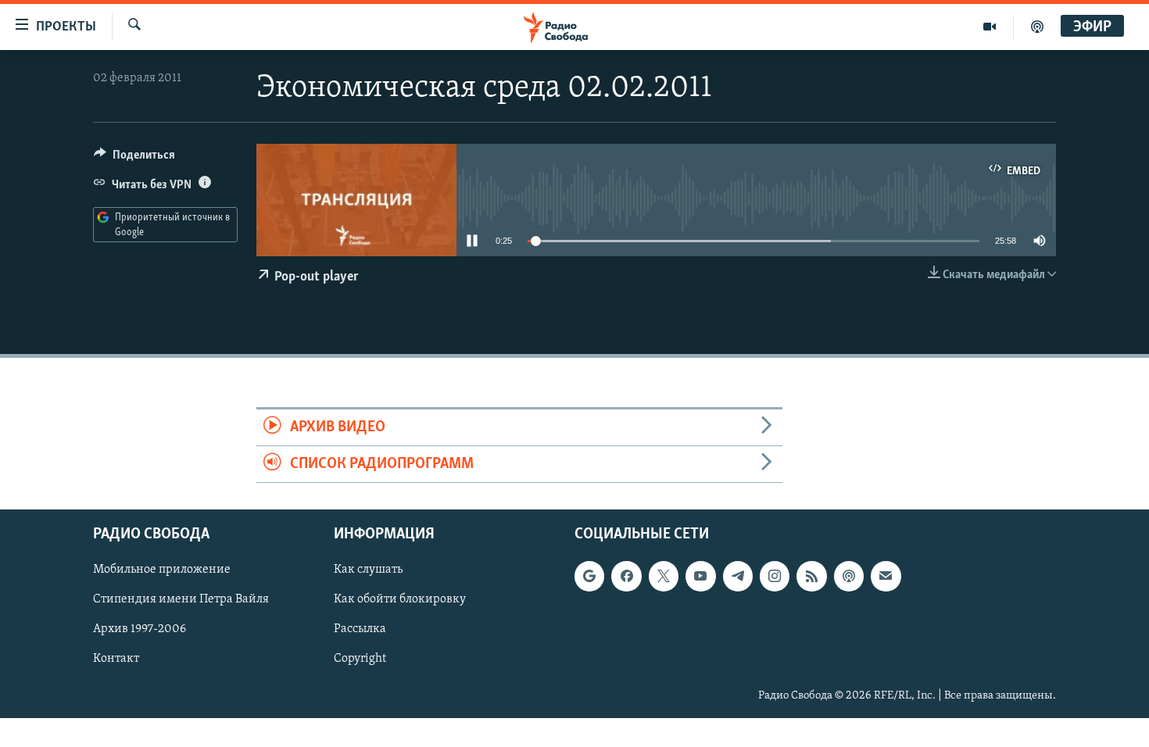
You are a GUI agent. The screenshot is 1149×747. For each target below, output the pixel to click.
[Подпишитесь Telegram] (738, 577)
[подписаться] (885, 577)
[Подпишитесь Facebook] (626, 577)
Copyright (360, 659)
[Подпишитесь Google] (589, 577)
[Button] (134, 158)
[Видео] (990, 26)
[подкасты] (1037, 26)
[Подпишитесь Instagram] (774, 577)
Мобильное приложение (162, 570)
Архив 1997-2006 (139, 630)
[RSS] (811, 577)
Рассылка (360, 630)
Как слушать (368, 570)
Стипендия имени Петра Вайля (181, 600)
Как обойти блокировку (400, 600)
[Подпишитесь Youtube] (700, 577)
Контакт (116, 659)
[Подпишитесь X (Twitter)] (663, 577)
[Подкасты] (849, 577)
